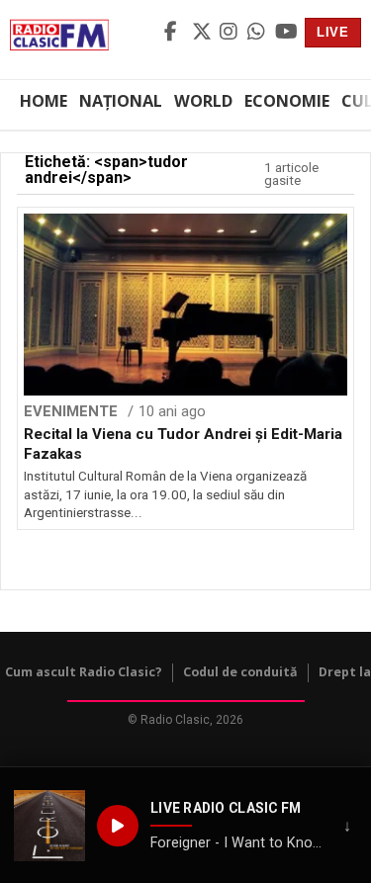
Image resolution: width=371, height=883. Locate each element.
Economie (286, 101)
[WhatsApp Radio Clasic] (258, 33)
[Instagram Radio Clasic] (230, 33)
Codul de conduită (240, 671)
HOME (43, 101)
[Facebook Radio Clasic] (175, 33)
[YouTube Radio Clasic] (286, 33)
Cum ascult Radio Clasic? (83, 671)
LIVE (333, 32)
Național (120, 101)
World (203, 101)
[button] (49, 825)
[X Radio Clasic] (203, 33)
